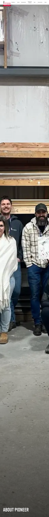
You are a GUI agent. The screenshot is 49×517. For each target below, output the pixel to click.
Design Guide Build (23, 2)
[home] (7, 2)
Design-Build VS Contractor (30, 2)
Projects (18, 2)
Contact (46, 2)
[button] (13, 2)
